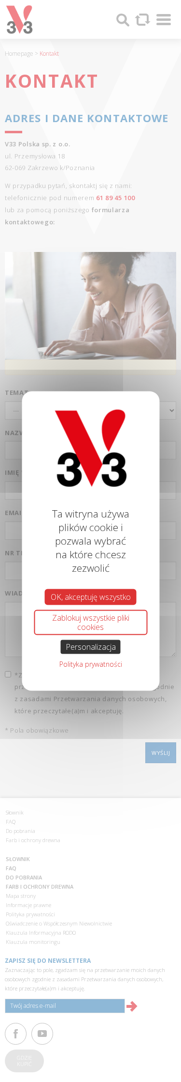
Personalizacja (91, 647)
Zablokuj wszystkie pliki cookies (90, 622)
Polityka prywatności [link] (90, 664)
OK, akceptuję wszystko (91, 596)
